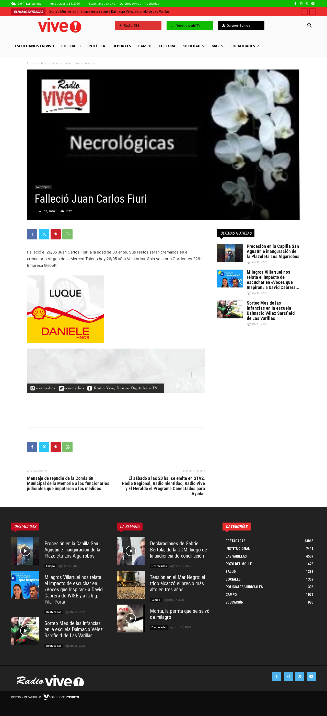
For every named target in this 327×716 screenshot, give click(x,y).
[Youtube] (313, 4)
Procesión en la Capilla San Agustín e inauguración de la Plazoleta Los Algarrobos (273, 251)
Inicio (31, 63)
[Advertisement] (116, 410)
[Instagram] (301, 4)
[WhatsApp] (67, 234)
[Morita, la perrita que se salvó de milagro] (131, 619)
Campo (50, 566)
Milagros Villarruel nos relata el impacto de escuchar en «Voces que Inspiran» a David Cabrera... (273, 279)
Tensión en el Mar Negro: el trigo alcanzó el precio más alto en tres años (177, 583)
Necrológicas (49, 63)
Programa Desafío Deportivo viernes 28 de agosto (89, 11)
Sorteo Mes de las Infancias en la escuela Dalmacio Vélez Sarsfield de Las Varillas (271, 310)
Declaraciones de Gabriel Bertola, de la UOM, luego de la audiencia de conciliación (178, 549)
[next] (312, 11)
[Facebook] (295, 4)
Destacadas (53, 612)
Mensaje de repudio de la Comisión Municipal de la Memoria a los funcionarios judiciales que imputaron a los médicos (68, 483)
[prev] (304, 11)
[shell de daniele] (116, 309)
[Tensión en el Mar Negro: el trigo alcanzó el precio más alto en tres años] (131, 585)
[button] (309, 25)
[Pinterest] (56, 234)
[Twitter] (307, 4)
